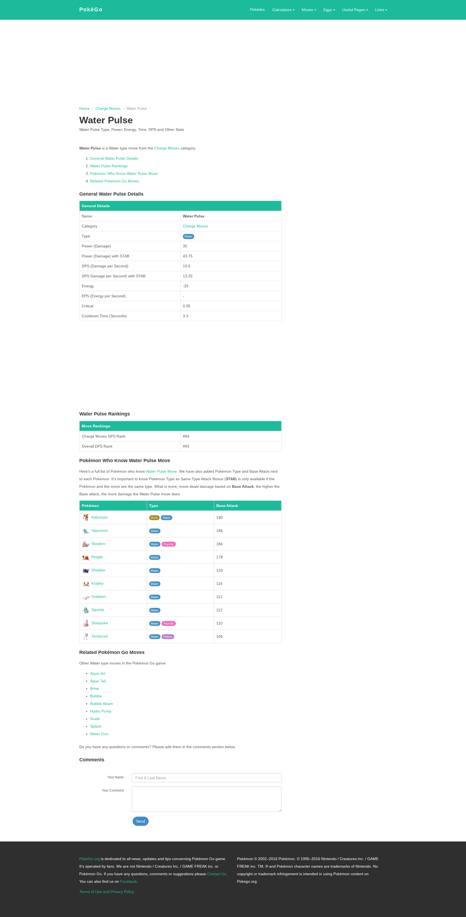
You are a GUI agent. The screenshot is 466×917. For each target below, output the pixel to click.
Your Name (115, 777)
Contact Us (216, 874)
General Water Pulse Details (114, 158)
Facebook (128, 881)
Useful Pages (354, 10)
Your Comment (113, 790)
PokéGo (91, 9)
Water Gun (99, 734)
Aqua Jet (97, 673)
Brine (94, 688)
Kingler (96, 557)
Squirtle (97, 610)
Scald (95, 719)
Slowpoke (99, 623)
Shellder (97, 570)
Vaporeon (99, 530)
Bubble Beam (101, 703)
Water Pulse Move (161, 471)
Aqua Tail (98, 681)
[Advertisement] (233, 63)
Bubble (96, 696)
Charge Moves (108, 108)
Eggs (328, 10)
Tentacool (99, 636)
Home (84, 108)
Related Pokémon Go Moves (114, 181)
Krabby (97, 583)
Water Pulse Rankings (109, 166)
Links (380, 10)
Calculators (282, 10)
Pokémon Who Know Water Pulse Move (124, 173)
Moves (308, 10)
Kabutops (99, 517)
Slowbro (97, 543)
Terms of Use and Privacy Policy (106, 891)
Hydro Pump (100, 711)
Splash (96, 726)
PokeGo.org (89, 859)
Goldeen (98, 596)
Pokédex (257, 9)
